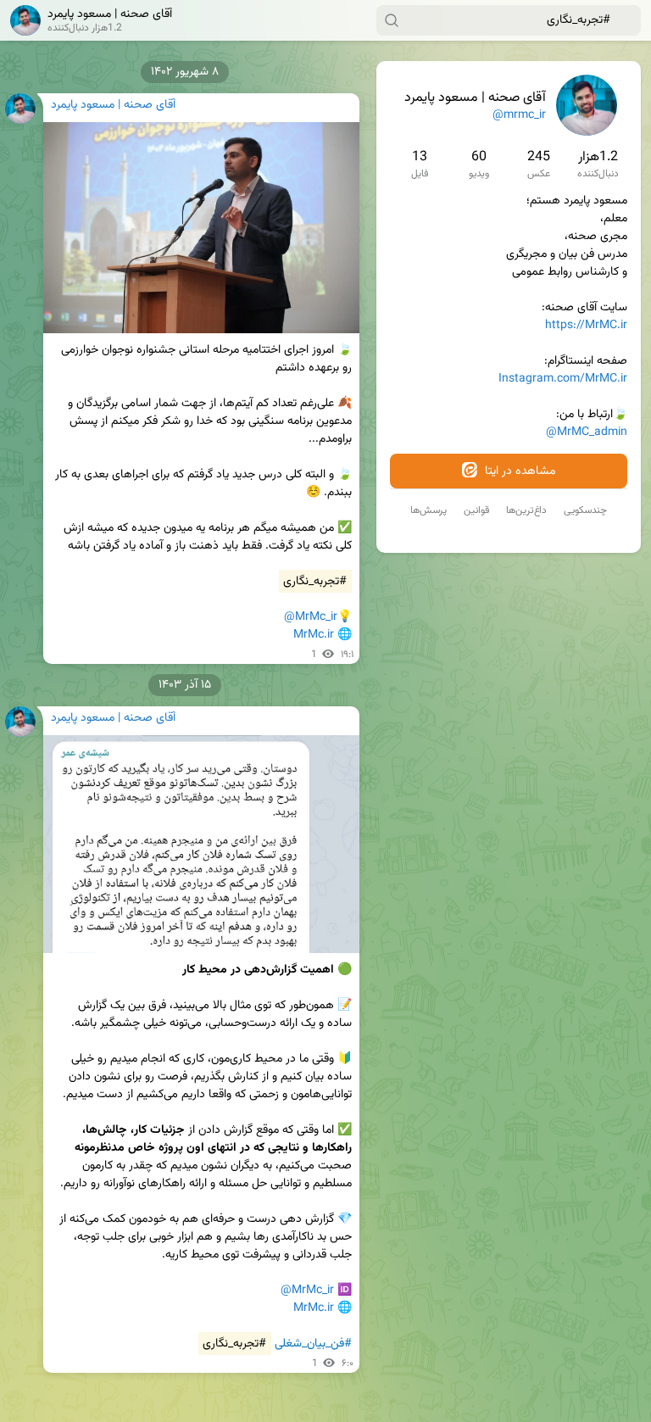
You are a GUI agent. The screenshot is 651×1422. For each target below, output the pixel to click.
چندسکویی (585, 510)
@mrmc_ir (519, 115)
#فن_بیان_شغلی (313, 1344)
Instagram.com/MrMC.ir (562, 379)
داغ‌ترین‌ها (526, 510)
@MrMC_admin (586, 432)
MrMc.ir (313, 635)
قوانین (476, 510)
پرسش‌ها (428, 510)
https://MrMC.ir (586, 325)
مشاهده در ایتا (518, 471)
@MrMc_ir (310, 617)
